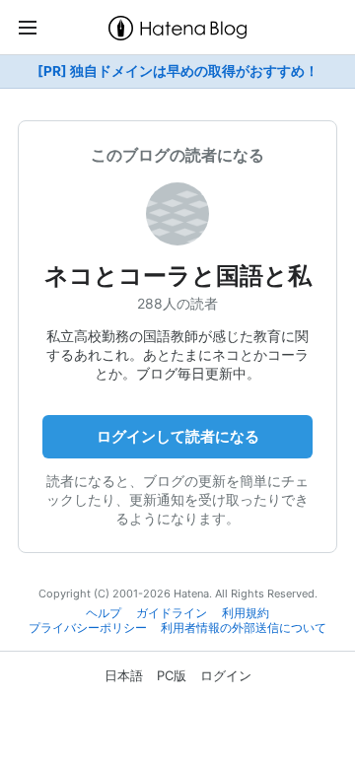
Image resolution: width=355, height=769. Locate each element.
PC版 (171, 675)
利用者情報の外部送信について (243, 628)
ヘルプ (103, 613)
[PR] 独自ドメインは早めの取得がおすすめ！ (178, 71)
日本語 (124, 675)
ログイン (225, 675)
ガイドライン (171, 613)
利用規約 (245, 613)
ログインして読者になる (178, 436)
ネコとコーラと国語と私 (178, 275)
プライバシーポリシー (88, 628)
